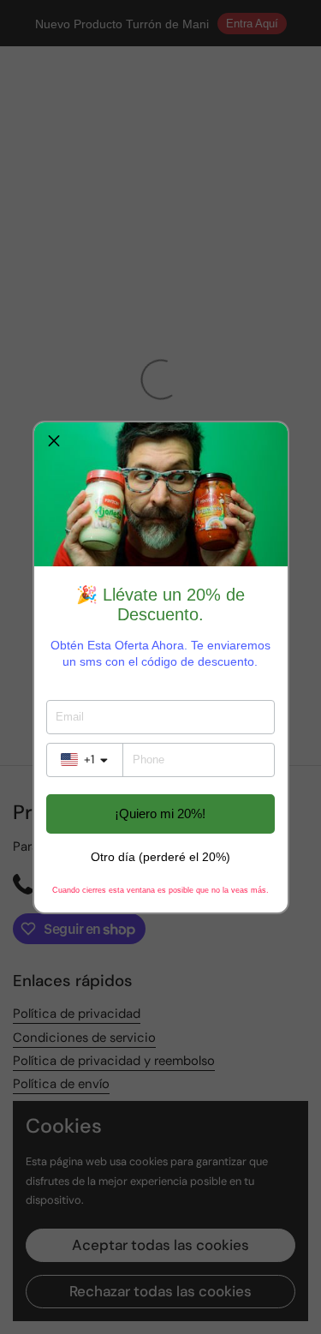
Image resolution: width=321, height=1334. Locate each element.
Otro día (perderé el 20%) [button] (160, 857)
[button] (54, 442)
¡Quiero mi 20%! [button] (160, 813)
